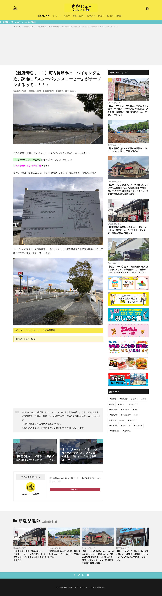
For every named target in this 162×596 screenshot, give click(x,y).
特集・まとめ (78, 16)
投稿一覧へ (74, 489)
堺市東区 (127, 431)
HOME (18, 27)
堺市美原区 (115, 431)
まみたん (89, 16)
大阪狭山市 (127, 426)
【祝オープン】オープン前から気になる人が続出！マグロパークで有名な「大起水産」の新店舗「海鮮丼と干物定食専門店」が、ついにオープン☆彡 (128, 110)
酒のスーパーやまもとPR (128, 404)
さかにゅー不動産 (114, 16)
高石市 (113, 399)
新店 (59, 91)
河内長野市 (65, 91)
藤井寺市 (114, 409)
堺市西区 (139, 426)
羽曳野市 (126, 409)
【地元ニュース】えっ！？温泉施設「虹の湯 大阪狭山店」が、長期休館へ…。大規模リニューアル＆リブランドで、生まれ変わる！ (128, 269)
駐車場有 (73, 91)
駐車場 (135, 399)
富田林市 (114, 426)
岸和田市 (133, 420)
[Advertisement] (81, 46)
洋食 (136, 409)
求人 (137, 415)
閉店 (112, 404)
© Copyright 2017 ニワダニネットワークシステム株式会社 (81, 587)
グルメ (66, 16)
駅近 (144, 399)
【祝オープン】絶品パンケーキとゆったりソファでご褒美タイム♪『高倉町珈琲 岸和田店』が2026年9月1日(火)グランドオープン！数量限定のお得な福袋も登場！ (128, 189)
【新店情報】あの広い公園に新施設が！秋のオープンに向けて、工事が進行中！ (128, 150)
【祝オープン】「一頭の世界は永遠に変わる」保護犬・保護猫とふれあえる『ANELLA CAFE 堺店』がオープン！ (132, 555)
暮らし (100, 16)
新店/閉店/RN (43, 16)
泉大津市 (114, 415)
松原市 (113, 420)
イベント (56, 16)
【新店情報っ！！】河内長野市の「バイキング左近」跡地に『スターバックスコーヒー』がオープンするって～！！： (77, 27)
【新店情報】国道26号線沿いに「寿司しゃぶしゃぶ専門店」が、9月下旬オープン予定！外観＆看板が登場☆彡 (127, 230)
